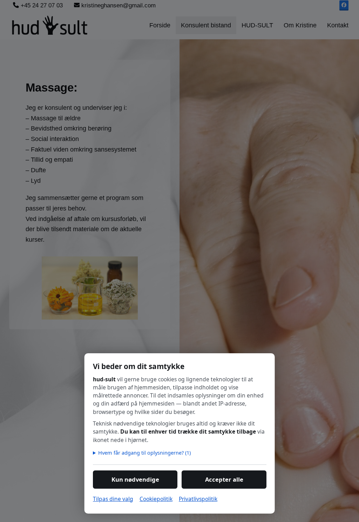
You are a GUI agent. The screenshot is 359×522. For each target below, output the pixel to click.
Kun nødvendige (135, 479)
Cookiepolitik (156, 499)
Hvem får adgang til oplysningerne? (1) (144, 452)
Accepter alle (224, 479)
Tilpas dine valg (113, 499)
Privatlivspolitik (198, 499)
